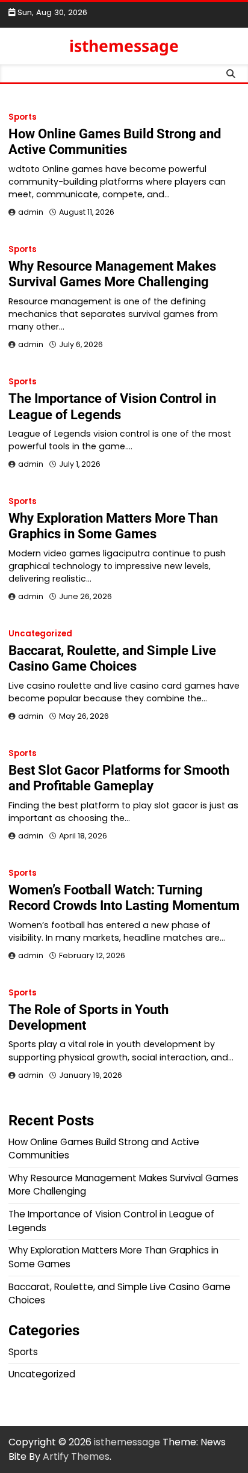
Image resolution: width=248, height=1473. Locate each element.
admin (30, 212)
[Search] (231, 73)
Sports (22, 117)
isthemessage (124, 46)
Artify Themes (76, 1456)
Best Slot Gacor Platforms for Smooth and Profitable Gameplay (118, 778)
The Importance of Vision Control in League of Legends (112, 406)
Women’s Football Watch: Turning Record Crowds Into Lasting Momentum (124, 897)
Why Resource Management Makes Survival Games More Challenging (112, 274)
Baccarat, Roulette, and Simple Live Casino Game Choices (112, 658)
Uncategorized (40, 633)
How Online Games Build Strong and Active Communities (114, 141)
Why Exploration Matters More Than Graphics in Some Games (113, 526)
